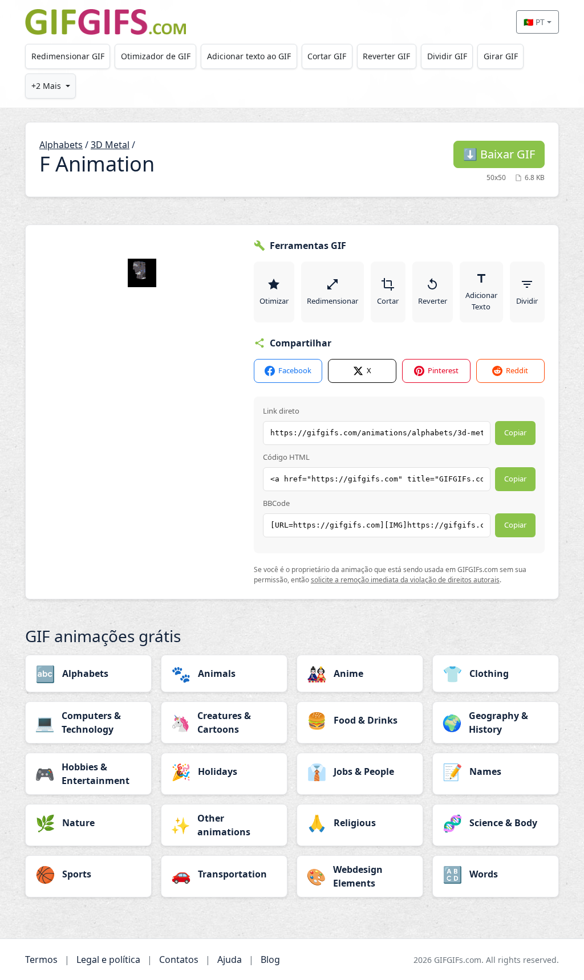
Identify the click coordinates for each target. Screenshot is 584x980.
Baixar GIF (499, 154)
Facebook (294, 370)
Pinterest (443, 370)
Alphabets (61, 144)
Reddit (517, 370)
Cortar (388, 301)
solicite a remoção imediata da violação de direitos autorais (405, 580)
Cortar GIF (326, 56)
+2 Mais (46, 85)
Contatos (178, 959)
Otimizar (274, 301)
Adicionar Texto (481, 301)
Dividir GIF (447, 56)
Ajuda (229, 959)
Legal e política (108, 959)
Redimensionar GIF (67, 56)
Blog (270, 959)
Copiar (515, 432)
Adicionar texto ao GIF (249, 56)
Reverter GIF (386, 56)
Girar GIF (501, 56)
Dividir (527, 301)
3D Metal (110, 144)
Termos (41, 959)
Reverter (432, 301)
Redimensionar (332, 301)
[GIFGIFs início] (105, 22)
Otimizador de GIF (155, 56)
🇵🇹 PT (534, 22)
